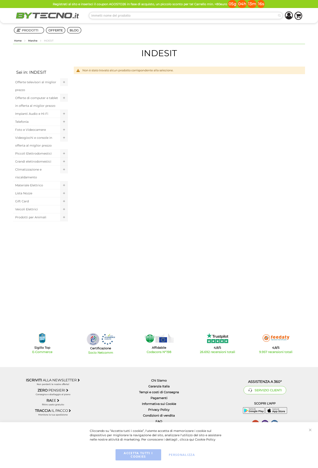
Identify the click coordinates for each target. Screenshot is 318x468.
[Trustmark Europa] (108, 339)
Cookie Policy (205, 439)
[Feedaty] (275, 338)
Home (18, 40)
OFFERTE (55, 30)
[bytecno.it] (47, 15)
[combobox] (186, 15)
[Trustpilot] (217, 338)
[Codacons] (159, 338)
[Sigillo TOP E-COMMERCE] (42, 338)
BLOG (74, 30)
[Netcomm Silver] (93, 339)
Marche (33, 40)
